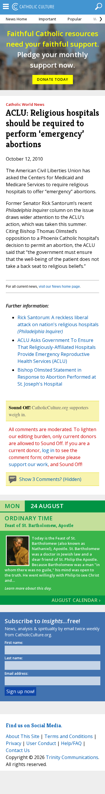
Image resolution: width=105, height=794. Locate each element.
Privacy (13, 743)
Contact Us (18, 750)
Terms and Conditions (68, 736)
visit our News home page (59, 286)
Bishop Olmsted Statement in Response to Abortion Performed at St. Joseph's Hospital (57, 377)
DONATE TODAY (52, 79)
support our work (28, 464)
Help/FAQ (71, 743)
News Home (16, 19)
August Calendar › (76, 600)
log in (48, 450)
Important (47, 19)
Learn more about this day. (28, 588)
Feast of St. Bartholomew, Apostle (39, 525)
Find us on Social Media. (34, 725)
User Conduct (41, 743)
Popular (75, 19)
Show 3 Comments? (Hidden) (50, 479)
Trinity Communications (72, 757)
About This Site (22, 736)
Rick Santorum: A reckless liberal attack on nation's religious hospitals (58, 324)
